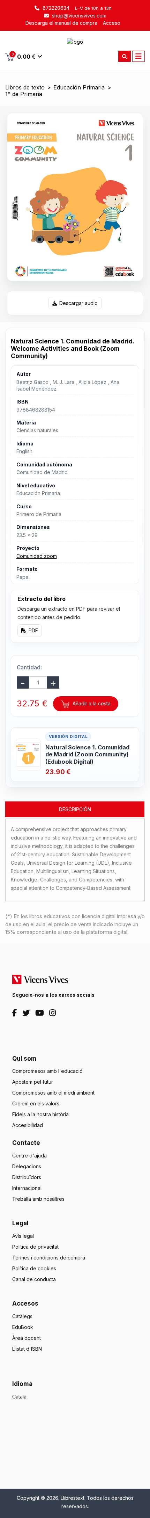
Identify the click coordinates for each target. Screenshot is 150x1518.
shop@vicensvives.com (78, 16)
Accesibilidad (27, 1125)
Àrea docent (26, 1338)
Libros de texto (25, 87)
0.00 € (24, 56)
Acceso (111, 23)
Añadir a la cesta (91, 703)
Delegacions (26, 1166)
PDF (33, 630)
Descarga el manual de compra (61, 23)
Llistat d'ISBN (27, 1349)
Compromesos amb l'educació (47, 1071)
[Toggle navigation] (138, 56)
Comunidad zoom (36, 556)
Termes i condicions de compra (48, 1258)
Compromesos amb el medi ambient (53, 1093)
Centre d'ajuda (29, 1156)
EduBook (22, 1327)
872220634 (55, 8)
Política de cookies (34, 1268)
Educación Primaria (79, 87)
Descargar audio (78, 303)
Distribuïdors (26, 1177)
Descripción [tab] (75, 809)
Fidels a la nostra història (40, 1114)
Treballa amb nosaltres (38, 1199)
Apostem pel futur (32, 1082)
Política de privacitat (35, 1247)
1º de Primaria (23, 94)
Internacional (27, 1188)
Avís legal (23, 1236)
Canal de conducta (34, 1279)
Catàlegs (22, 1316)
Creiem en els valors (35, 1103)
